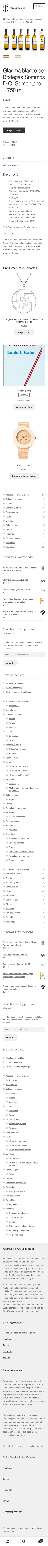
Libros (8, 516)
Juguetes (13, 829)
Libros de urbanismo (18, 770)
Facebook (7, 1338)
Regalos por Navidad (15, 683)
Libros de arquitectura (18, 766)
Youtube (6, 1357)
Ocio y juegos (12, 525)
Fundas (12, 723)
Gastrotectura (12, 512)
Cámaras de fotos (16, 842)
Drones (12, 847)
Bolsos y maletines (14, 499)
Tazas (11, 740)
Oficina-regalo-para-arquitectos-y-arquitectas (24, 789)
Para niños (10, 542)
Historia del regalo (14, 687)
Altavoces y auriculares (19, 838)
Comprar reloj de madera (24, 475)
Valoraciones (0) (10, 165)
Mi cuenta (8, 1541)
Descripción (8, 157)
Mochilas (13, 727)
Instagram (7, 1351)
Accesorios (14, 705)
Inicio (8, 19)
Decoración (14, 784)
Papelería (10, 533)
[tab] (24, 158)
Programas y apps (16, 860)
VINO (13, 145)
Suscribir (10, 662)
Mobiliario (10, 521)
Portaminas (14, 753)
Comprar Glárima (14, 130)
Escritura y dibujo (13, 507)
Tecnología (10, 547)
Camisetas (13, 736)
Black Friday (11, 710)
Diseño (15, 19)
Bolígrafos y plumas (17, 749)
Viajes (11, 799)
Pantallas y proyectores (16, 808)
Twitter (6, 1345)
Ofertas (9, 529)
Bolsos (12, 718)
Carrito (37, 1539)
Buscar (24, 1541)
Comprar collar (24, 332)
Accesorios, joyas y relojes (17, 494)
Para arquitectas (13, 538)
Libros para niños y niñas (20, 775)
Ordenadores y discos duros (21, 851)
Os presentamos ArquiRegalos (19, 692)
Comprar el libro (24, 407)
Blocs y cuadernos (17, 816)
